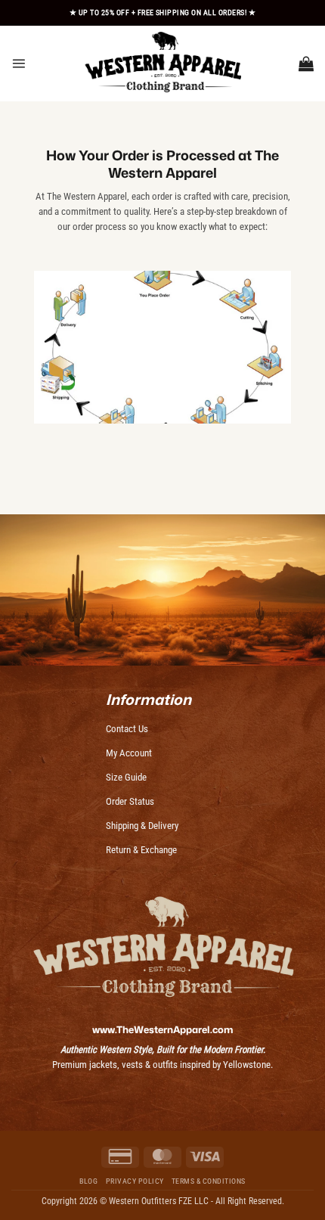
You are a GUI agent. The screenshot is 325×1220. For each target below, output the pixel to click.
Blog (88, 1181)
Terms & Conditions (209, 1181)
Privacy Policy (135, 1181)
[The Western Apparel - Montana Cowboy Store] (162, 63)
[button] (18, 63)
